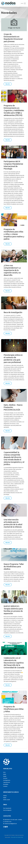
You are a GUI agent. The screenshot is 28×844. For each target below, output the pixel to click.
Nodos (4, 774)
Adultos (5, 795)
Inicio (4, 772)
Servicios (5, 778)
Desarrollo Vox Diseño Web (17, 837)
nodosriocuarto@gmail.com (10, 823)
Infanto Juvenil (6, 799)
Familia (4, 797)
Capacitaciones (6, 782)
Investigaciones (6, 780)
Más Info (7, 84)
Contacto (5, 786)
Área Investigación (7, 810)
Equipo (4, 776)
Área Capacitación (7, 808)
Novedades (5, 784)
